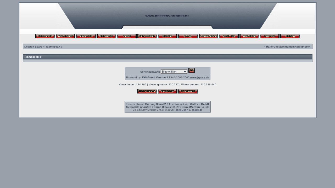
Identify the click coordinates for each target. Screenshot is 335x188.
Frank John (181, 109)
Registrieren (302, 46)
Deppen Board (33, 46)
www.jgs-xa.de (199, 77)
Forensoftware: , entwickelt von (167, 104)
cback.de (197, 109)
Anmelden (287, 46)
